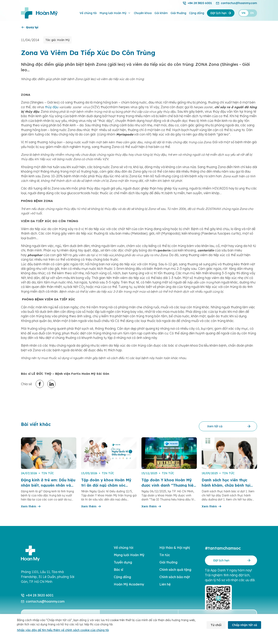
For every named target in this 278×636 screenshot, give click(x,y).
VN (243, 12)
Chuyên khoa (143, 13)
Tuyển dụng (123, 562)
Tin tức (164, 555)
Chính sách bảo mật (174, 577)
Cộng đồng (196, 13)
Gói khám (161, 13)
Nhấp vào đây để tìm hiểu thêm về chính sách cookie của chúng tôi (63, 630)
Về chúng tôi (88, 13)
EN (252, 12)
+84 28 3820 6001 (200, 3)
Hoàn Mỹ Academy (129, 584)
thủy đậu (51, 107)
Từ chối (216, 625)
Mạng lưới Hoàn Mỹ (113, 13)
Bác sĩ (118, 570)
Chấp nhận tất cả (244, 625)
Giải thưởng (178, 13)
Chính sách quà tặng (175, 570)
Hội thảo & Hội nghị (174, 548)
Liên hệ (165, 584)
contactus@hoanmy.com (239, 3)
